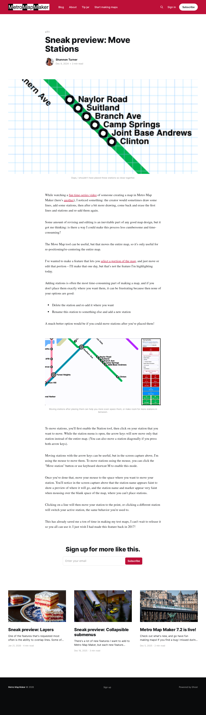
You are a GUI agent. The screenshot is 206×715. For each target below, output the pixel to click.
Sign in (172, 7)
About (73, 7)
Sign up (107, 687)
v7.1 (47, 31)
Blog (61, 7)
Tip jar (85, 7)
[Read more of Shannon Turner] (49, 61)
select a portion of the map (118, 261)
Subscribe (188, 7)
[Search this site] (161, 7)
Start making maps (106, 7)
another (69, 200)
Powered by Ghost (188, 687)
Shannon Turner (66, 59)
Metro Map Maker (16, 687)
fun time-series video (83, 195)
